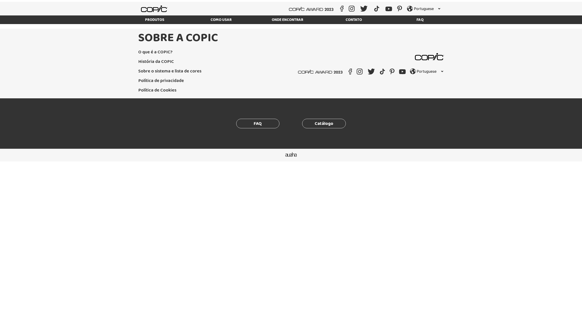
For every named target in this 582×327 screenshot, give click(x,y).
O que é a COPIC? (155, 52)
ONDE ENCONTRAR (287, 20)
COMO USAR (221, 20)
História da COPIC (156, 61)
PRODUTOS (154, 20)
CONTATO (354, 20)
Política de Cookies (157, 90)
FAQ (420, 20)
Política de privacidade (161, 80)
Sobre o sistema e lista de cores (169, 71)
